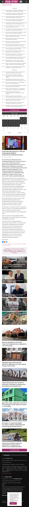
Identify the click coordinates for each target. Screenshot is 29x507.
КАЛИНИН (19, 243)
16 (25, 123)
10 (3, 123)
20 (14, 125)
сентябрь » (19, 132)
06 (14, 120)
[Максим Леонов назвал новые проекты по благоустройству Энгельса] (14, 276)
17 (3, 125)
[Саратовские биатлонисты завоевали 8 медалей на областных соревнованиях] (14, 435)
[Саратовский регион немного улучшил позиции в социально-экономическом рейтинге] (14, 374)
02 (25, 118)
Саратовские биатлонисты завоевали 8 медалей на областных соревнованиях (12, 444)
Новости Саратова (7, 5)
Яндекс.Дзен (13, 251)
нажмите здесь (12, 501)
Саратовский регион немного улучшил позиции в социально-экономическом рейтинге (14, 384)
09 (25, 120)
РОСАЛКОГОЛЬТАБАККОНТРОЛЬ (8, 243)
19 (10, 125)
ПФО (16, 243)
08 (21, 120)
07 (18, 120)
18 (7, 125)
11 (7, 123)
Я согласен (13, 503)
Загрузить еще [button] (14, 110)
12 (10, 123)
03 (3, 120)
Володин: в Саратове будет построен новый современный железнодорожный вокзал (13, 424)
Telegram (19, 251)
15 (21, 123)
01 (21, 118)
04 (7, 120)
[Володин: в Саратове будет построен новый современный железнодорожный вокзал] (14, 414)
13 (14, 123)
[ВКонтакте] (3, 242)
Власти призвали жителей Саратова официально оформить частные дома (14, 344)
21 (18, 125)
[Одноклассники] (5, 242)
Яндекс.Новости (8, 250)
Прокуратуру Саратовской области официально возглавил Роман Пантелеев (14, 364)
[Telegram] (6, 242)
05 (10, 120)
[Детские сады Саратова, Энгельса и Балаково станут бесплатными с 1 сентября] (14, 394)
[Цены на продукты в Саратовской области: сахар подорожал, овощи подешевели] (14, 318)
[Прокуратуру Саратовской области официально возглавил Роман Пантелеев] (14, 354)
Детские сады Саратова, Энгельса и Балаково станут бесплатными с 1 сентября (14, 404)
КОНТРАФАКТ (8, 245)
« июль (9, 132)
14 (18, 123)
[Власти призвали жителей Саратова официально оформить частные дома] (14, 334)
